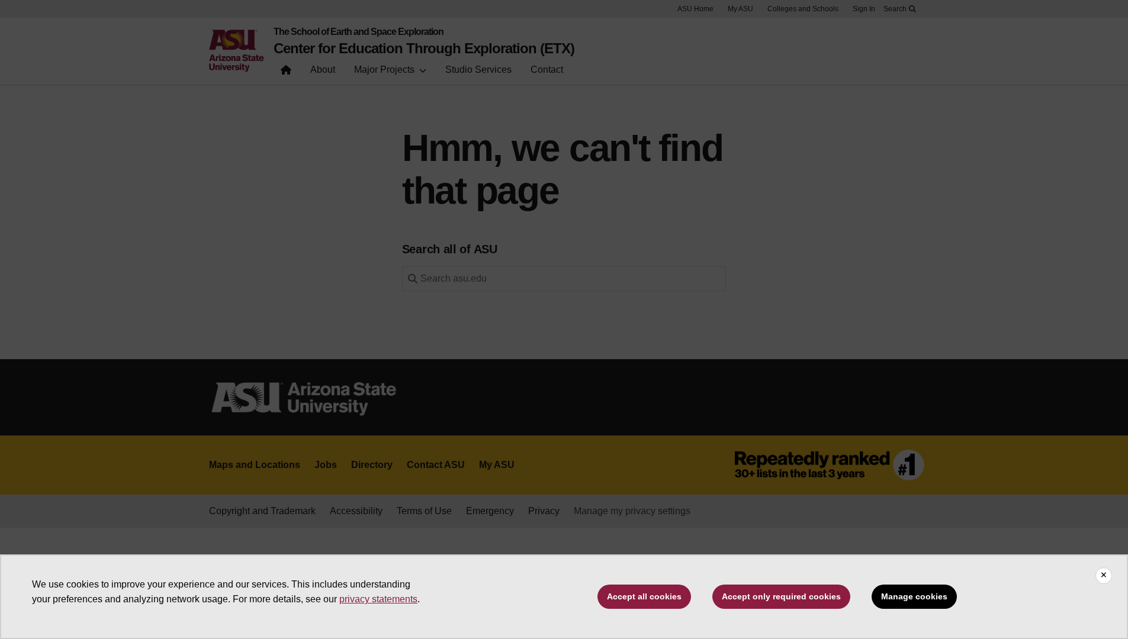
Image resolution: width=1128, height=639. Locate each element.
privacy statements (378, 599)
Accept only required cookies (781, 596)
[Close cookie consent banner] (1103, 575)
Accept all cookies (644, 596)
